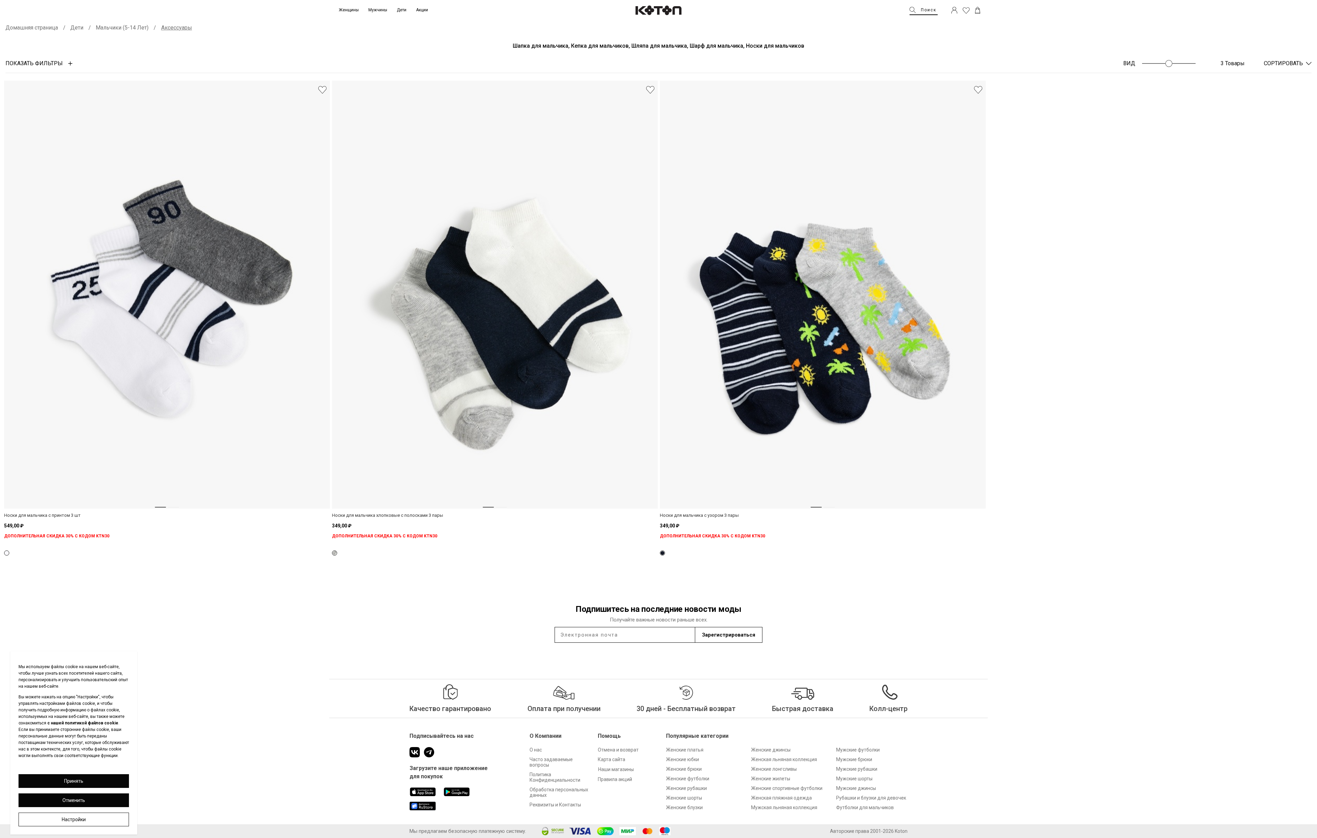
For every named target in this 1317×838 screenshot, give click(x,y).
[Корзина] (977, 10)
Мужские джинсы (856, 788)
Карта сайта (611, 759)
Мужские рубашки (856, 769)
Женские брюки (684, 769)
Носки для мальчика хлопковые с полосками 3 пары (387, 515)
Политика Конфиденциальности (555, 777)
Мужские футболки (858, 750)
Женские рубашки (686, 788)
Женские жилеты (770, 778)
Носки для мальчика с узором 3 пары (699, 515)
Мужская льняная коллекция (784, 807)
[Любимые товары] (966, 10)
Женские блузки (684, 807)
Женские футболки (687, 778)
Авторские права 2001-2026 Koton (868, 831)
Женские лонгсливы (774, 769)
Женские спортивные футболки (786, 788)
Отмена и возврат (618, 750)
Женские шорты (684, 798)
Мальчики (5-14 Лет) (122, 27)
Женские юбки (682, 759)
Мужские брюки (854, 759)
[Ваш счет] (954, 10)
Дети (76, 27)
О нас (536, 750)
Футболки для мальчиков (865, 807)
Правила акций (615, 779)
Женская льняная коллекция (784, 759)
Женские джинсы (771, 750)
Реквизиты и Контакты (555, 804)
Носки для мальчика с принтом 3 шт (42, 515)
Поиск (928, 10)
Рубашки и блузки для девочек (871, 798)
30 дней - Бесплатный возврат (686, 709)
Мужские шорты (854, 778)
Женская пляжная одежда (781, 798)
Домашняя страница (31, 27)
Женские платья (684, 750)
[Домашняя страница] (658, 10)
